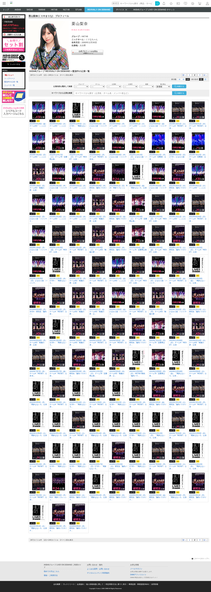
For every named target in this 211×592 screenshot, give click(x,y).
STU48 (78, 9)
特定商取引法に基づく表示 (116, 584)
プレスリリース (69, 584)
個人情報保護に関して (94, 584)
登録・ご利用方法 (51, 575)
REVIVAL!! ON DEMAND (98, 9)
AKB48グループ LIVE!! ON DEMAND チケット (154, 9)
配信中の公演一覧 (11, 82)
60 (183, 79)
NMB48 (41, 9)
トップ (6, 9)
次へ (205, 75)
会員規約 (80, 584)
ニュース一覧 (9, 85)
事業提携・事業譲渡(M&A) (139, 584)
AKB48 (18, 9)
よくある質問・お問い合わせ (98, 569)
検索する (180, 93)
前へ (184, 75)
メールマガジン (136, 569)
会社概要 (56, 584)
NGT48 (66, 9)
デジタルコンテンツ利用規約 (98, 573)
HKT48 (54, 9)
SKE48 (30, 9)
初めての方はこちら (51, 571)
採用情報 (154, 584)
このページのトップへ (201, 558)
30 (179, 79)
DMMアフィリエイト (138, 575)
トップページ (9, 79)
